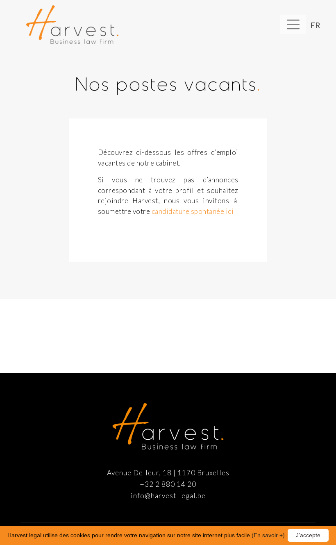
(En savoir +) (268, 535)
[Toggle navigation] (293, 24)
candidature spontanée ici (193, 211)
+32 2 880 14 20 (168, 484)
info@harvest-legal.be (168, 495)
